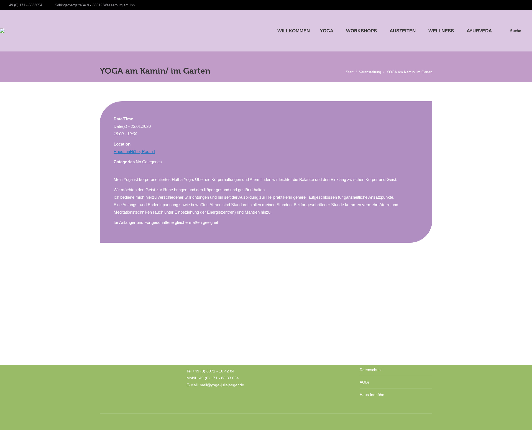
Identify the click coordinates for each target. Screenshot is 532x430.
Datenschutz (371, 369)
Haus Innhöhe (372, 394)
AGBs (365, 382)
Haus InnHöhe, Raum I (134, 151)
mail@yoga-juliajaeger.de (222, 385)
